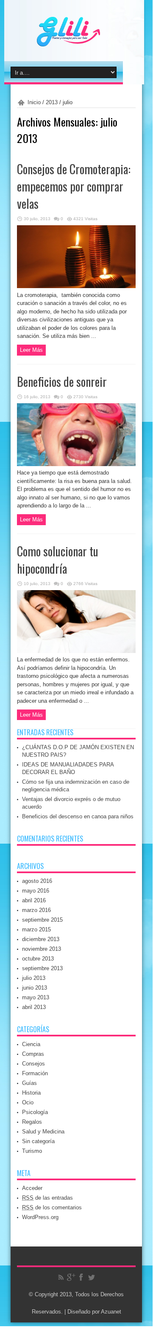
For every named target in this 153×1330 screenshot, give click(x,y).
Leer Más (31, 350)
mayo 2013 (35, 997)
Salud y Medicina (43, 1131)
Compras (33, 1054)
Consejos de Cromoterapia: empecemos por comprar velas (74, 186)
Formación (35, 1073)
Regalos (32, 1122)
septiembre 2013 (42, 968)
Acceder (32, 1188)
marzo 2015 (36, 929)
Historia (31, 1093)
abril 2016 (34, 900)
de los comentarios (52, 1207)
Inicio (34, 102)
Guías (29, 1083)
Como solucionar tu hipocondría (57, 559)
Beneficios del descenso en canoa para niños (78, 816)
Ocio (27, 1102)
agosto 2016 (37, 881)
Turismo (32, 1151)
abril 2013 (34, 1007)
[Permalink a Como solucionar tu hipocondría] (76, 651)
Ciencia (31, 1044)
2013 (52, 102)
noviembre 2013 (41, 949)
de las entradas (47, 1198)
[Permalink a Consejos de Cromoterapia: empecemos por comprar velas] (76, 286)
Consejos (33, 1063)
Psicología (35, 1112)
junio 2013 (34, 988)
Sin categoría (38, 1141)
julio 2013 (33, 978)
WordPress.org (40, 1217)
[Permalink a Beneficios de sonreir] (76, 464)
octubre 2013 (38, 958)
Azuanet (111, 1311)
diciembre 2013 (40, 939)
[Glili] (85, 40)
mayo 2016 (35, 891)
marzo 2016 (36, 910)
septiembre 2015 (42, 920)
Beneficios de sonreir (62, 381)
